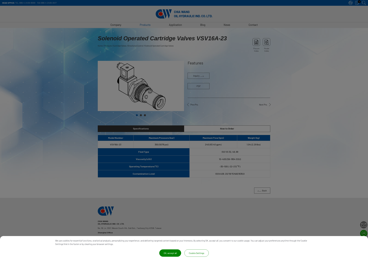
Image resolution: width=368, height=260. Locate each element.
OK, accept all (170, 253)
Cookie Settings (196, 253)
